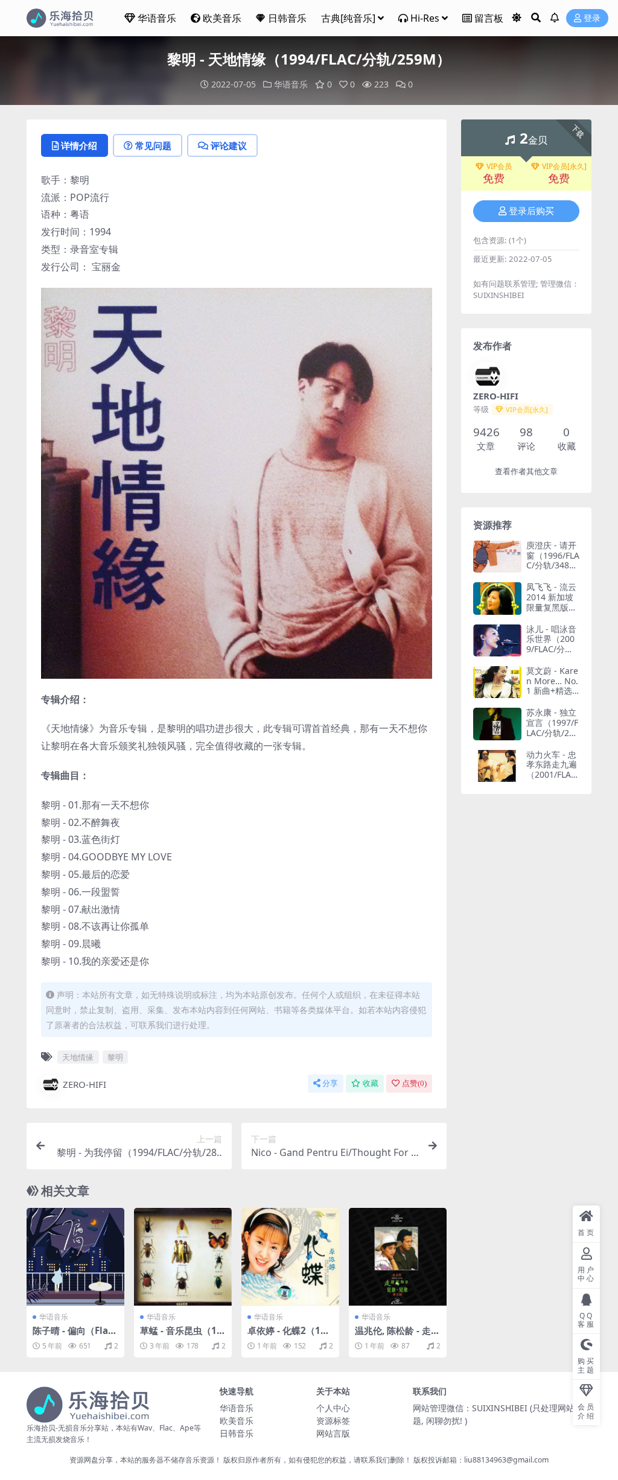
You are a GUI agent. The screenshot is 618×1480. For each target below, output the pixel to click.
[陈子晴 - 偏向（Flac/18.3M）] (75, 1257)
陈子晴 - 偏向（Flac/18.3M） (74, 1335)
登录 (592, 18)
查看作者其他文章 (526, 471)
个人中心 (333, 1408)
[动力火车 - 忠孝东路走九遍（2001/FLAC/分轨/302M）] (497, 766)
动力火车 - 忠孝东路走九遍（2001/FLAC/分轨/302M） (552, 769)
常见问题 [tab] (153, 145)
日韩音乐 (287, 18)
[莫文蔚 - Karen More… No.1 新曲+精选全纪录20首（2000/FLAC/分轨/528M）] (497, 682)
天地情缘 (78, 1057)
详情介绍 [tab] (79, 145)
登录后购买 (531, 211)
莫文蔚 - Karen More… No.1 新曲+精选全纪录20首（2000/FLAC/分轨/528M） (552, 696)
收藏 (370, 1083)
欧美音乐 (222, 18)
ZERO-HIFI (84, 1084)
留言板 (488, 18)
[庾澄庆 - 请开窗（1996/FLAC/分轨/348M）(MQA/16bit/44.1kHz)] (497, 557)
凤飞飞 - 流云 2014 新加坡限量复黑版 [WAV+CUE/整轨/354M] (552, 607)
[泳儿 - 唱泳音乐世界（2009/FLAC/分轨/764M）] (497, 640)
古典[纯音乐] (348, 18)
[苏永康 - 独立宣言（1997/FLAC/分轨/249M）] (497, 724)
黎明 (115, 1057)
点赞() (414, 1083)
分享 (330, 1083)
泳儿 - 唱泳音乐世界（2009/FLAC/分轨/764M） (551, 644)
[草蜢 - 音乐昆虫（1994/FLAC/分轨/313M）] (183, 1257)
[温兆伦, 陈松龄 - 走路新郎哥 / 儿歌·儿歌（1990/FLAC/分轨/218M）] (398, 1257)
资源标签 (333, 1420)
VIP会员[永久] (564, 166)
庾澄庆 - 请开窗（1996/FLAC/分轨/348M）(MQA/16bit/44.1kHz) (552, 565)
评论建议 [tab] (229, 145)
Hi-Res (424, 18)
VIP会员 (499, 166)
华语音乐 (157, 18)
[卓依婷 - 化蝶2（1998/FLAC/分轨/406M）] (290, 1257)
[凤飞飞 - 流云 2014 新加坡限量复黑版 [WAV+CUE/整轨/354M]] (497, 598)
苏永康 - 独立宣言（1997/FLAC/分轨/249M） (552, 727)
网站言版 (333, 1433)
